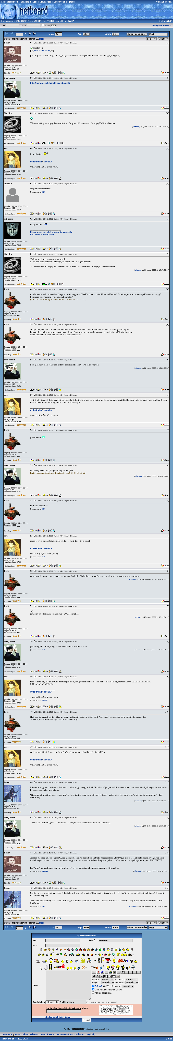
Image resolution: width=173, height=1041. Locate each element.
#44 (43, 906)
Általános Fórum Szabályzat (70, 1034)
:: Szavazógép (44, 2)
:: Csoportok (57, 2)
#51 (46, 700)
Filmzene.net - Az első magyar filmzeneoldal (51, 232)
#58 (43, 557)
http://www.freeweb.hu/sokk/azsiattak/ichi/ (50, 83)
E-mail (169, 1039)
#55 (43, 509)
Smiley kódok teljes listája (57, 1017)
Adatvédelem (47, 1034)
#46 (46, 871)
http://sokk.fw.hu (42, 50)
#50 (43, 700)
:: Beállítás (23, 2)
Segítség (91, 1034)
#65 (43, 192)
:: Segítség (69, 2)
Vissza (159, 2)
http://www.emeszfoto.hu (42, 234)
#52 (43, 650)
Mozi (41, 39)
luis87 (71, 21)
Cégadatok (7, 1034)
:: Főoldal (167, 2)
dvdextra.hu (36, 162)
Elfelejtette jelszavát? (162, 25)
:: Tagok (33, 2)
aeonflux (48, 162)
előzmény (136, 127)
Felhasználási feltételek (26, 1034)
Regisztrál (6, 2)
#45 (43, 871)
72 (168, 21)
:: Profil (14, 2)
